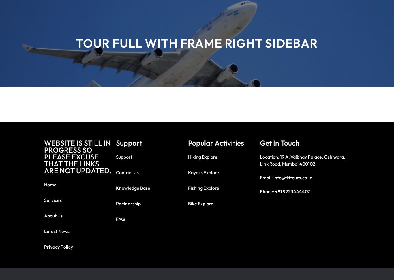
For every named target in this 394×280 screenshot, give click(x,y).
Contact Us (127, 172)
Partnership (128, 203)
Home (50, 184)
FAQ (120, 219)
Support (124, 157)
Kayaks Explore (203, 172)
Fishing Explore (203, 188)
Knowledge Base (133, 188)
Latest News (57, 231)
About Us (53, 216)
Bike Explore (200, 203)
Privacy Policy (58, 247)
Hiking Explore (202, 157)
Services (53, 200)
